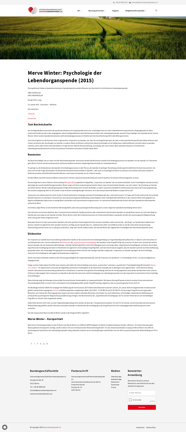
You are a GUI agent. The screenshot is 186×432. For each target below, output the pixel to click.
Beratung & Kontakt (96, 11)
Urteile (55, 290)
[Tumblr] (41, 344)
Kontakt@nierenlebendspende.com (43, 390)
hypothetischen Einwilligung (85, 242)
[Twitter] (34, 344)
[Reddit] (47, 344)
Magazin (115, 11)
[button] (4, 427)
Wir (78, 11)
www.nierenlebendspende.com (41, 394)
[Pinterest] (38, 344)
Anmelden (141, 407)
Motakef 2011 (70, 182)
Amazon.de (32, 118)
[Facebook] (31, 344)
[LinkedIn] (44, 344)
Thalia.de (31, 114)
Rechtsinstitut (65, 242)
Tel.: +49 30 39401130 (37, 387)
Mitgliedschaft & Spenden (134, 11)
